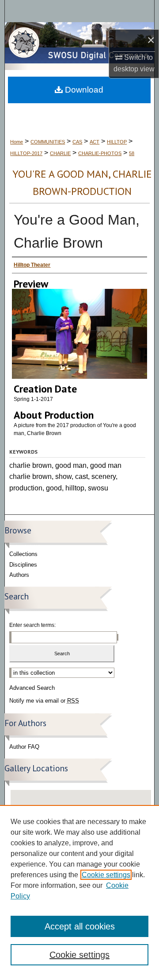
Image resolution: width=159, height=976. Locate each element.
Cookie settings (106, 875)
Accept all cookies (80, 926)
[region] (79, 890)
